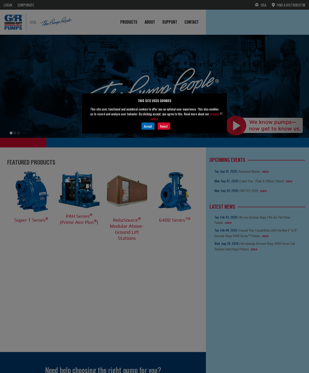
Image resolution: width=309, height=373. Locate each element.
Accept (148, 126)
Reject (164, 126)
